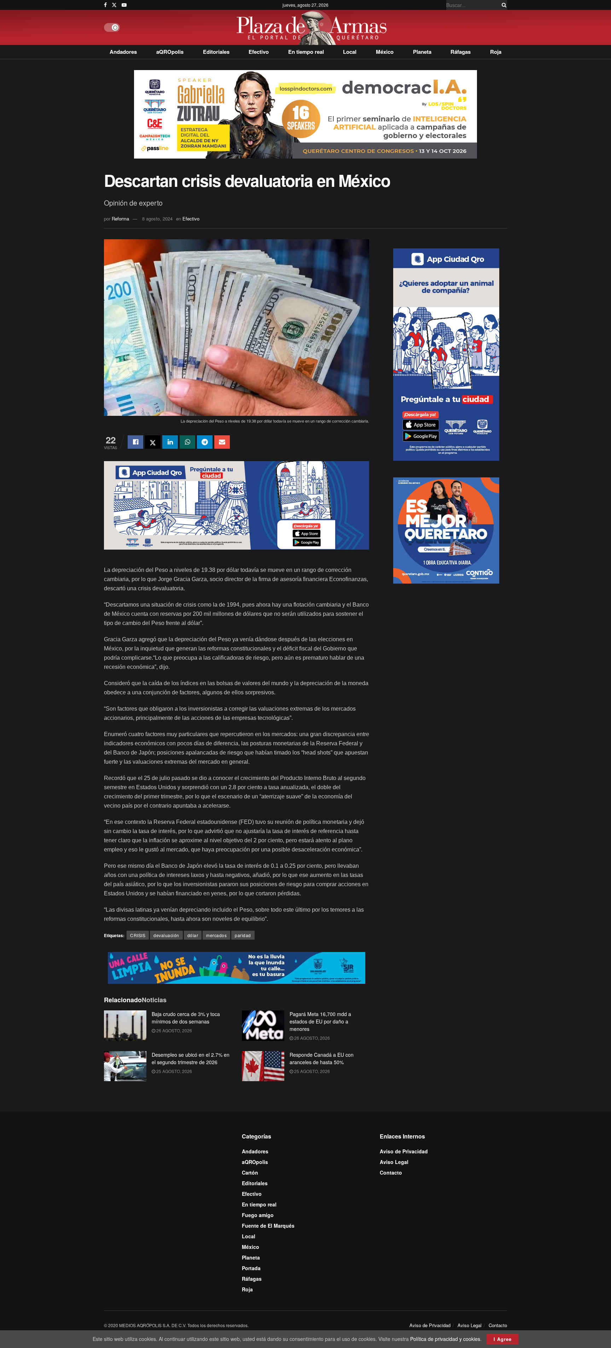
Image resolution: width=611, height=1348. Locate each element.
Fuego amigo (258, 1214)
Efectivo (259, 52)
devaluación (166, 935)
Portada (251, 1268)
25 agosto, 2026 (173, 1071)
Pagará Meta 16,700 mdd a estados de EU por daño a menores (320, 1021)
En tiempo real (306, 52)
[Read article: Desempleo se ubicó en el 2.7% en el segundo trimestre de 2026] (125, 1066)
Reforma (120, 218)
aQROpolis (170, 52)
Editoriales (216, 52)
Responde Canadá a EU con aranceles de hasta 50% (322, 1058)
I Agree (503, 1339)
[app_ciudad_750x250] (236, 504)
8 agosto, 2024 (157, 218)
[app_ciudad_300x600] (446, 353)
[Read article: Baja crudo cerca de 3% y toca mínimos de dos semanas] (125, 1025)
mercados (216, 935)
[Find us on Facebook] (105, 5)
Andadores (123, 52)
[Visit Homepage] (313, 27)
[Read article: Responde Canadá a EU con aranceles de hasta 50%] (263, 1066)
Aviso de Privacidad (404, 1151)
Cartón (250, 1172)
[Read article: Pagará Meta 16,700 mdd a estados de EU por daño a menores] (263, 1025)
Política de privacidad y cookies (445, 1338)
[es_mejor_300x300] (446, 529)
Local (349, 52)
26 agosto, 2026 (173, 1030)
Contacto (391, 1172)
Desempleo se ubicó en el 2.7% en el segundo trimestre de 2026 (190, 1058)
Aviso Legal (394, 1161)
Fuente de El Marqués (268, 1225)
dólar (192, 935)
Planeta (422, 52)
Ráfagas (460, 52)
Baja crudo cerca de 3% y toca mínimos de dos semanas (186, 1017)
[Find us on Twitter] (114, 5)
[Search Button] (502, 5)
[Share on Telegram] (205, 442)
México (385, 52)
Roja (495, 52)
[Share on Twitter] (153, 442)
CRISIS (137, 935)
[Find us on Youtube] (124, 5)
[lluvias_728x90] (236, 967)
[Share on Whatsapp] (187, 442)
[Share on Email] (222, 442)
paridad (243, 935)
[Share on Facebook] (135, 442)
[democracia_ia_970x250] (305, 113)
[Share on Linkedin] (170, 442)
